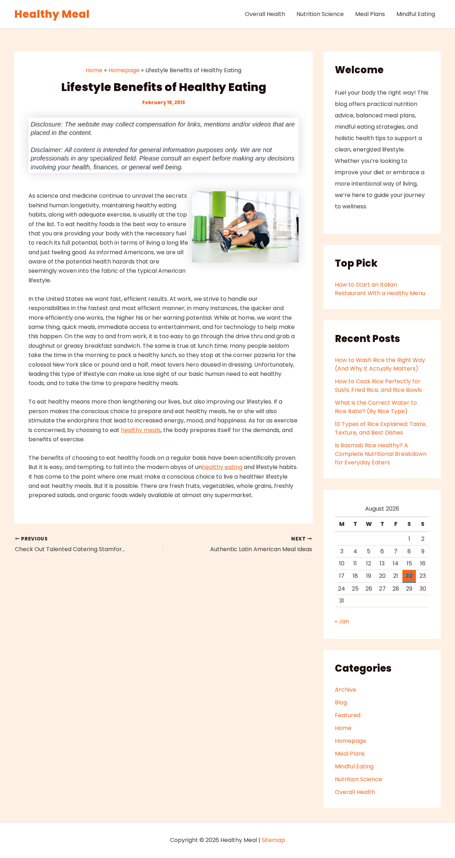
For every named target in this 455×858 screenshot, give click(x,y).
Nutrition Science (320, 14)
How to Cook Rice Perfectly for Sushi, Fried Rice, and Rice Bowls (378, 385)
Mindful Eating (415, 14)
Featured (347, 715)
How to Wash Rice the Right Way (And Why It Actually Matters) (380, 364)
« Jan (342, 621)
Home (343, 728)
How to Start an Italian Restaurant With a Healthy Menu (380, 289)
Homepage (350, 741)
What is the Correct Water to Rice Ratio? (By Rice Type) (376, 407)
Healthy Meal (52, 14)
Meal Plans (370, 14)
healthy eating (222, 467)
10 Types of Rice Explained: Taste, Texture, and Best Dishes (381, 428)
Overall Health (265, 14)
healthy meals (141, 430)
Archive (345, 690)
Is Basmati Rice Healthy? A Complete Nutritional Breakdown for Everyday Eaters (381, 454)
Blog (341, 702)
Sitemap (273, 840)
